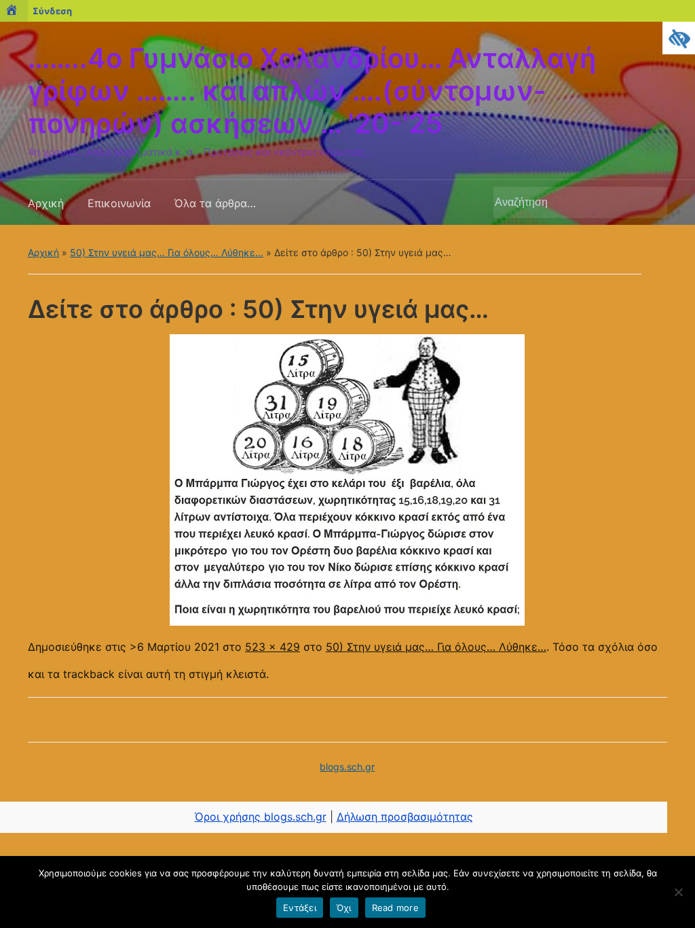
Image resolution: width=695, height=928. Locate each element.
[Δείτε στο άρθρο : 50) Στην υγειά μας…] (347, 479)
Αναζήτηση (650, 202)
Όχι (344, 907)
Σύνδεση (52, 10)
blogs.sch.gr (347, 766)
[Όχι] (678, 892)
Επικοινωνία (119, 203)
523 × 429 (272, 647)
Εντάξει (299, 907)
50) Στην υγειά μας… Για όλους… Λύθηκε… (166, 252)
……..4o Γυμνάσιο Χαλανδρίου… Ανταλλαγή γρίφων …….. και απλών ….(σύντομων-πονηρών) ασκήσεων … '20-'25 (312, 90)
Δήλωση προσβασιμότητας (405, 816)
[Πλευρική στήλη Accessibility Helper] (678, 38)
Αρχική (46, 203)
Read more (395, 907)
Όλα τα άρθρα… (215, 203)
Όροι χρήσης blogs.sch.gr (260, 816)
